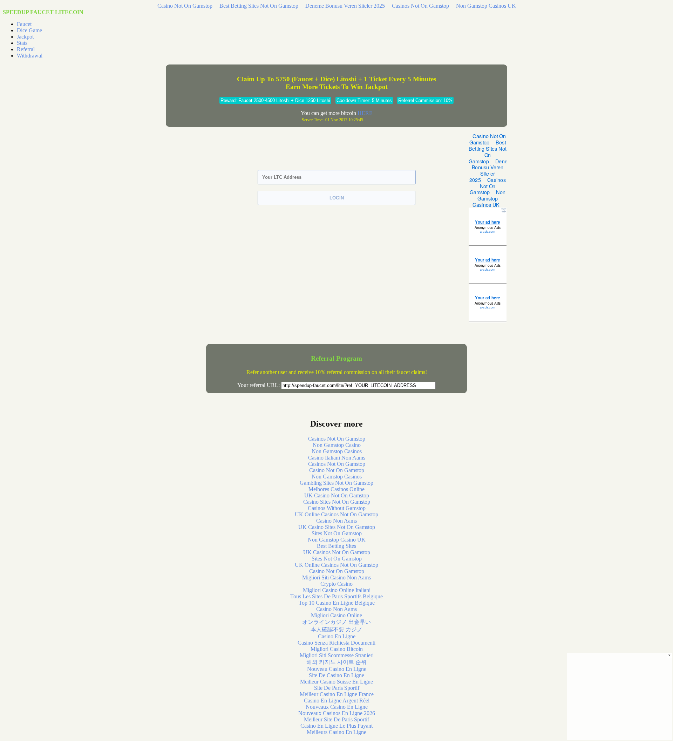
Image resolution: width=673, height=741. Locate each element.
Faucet (24, 24)
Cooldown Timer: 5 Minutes (364, 100)
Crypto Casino (336, 584)
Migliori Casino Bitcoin (337, 649)
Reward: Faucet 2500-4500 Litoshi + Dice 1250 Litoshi (275, 100)
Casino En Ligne (336, 636)
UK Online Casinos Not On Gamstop (336, 514)
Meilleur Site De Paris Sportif (336, 719)
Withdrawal (29, 56)
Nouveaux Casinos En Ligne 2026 (336, 713)
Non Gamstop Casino (337, 445)
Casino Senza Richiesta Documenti (336, 643)
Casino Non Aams (336, 521)
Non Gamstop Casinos (337, 451)
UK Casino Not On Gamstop (336, 495)
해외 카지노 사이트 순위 (336, 662)
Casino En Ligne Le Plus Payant (336, 726)
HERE (365, 113)
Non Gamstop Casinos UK (486, 6)
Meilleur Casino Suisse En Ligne (336, 682)
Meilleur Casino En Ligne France (337, 694)
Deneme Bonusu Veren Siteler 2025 (345, 6)
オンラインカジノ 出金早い (336, 622)
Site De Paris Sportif (336, 688)
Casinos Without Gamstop (337, 508)
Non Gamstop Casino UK (337, 540)
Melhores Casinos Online (336, 489)
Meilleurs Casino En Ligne (336, 732)
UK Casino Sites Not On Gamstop (336, 527)
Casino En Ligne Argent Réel (336, 700)
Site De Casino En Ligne (336, 675)
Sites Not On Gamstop (337, 533)
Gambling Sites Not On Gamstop (336, 483)
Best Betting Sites (336, 546)
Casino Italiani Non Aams (336, 458)
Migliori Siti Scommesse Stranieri (337, 655)
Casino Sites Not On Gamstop (336, 502)
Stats (22, 43)
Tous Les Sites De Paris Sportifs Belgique (336, 596)
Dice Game (29, 30)
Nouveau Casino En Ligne (336, 669)
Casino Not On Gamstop (184, 6)
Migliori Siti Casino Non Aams (336, 577)
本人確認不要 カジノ (336, 629)
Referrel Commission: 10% (425, 100)
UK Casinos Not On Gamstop (336, 552)
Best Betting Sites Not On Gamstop (258, 6)
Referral (26, 49)
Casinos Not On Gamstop (420, 6)
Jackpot (25, 37)
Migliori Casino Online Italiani (337, 590)
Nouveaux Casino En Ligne (337, 707)
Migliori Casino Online (336, 615)
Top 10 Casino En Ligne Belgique (337, 603)
